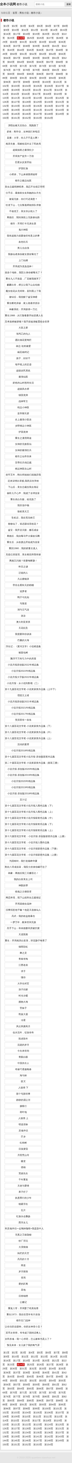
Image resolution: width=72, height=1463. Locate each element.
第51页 (23, 54)
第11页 (24, 30)
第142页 (48, 110)
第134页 (26, 106)
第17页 (16, 34)
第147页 (37, 114)
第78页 (26, 70)
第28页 (59, 38)
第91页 (23, 78)
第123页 (37, 98)
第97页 (16, 82)
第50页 (13, 54)
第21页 (55, 34)
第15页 (63, 30)
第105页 (37, 86)
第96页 (7, 82)
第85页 (30, 74)
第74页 (52, 66)
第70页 (13, 66)
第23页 (11, 38)
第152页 (26, 118)
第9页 (6, 30)
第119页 (58, 94)
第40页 (46, 46)
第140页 (26, 110)
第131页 (59, 102)
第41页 (55, 46)
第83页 (11, 74)
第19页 (36, 34)
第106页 (48, 86)
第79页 (36, 70)
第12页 (34, 30)
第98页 (26, 82)
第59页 (36, 58)
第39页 (36, 46)
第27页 (50, 38)
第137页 (59, 106)
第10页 (15, 30)
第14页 (54, 30)
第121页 (15, 98)
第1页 (6, 26)
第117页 (36, 94)
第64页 (20, 62)
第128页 (26, 102)
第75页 (62, 66)
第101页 (57, 82)
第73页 (42, 66)
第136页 (48, 106)
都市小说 (35, 13)
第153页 (37, 118)
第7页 (57, 26)
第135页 (37, 106)
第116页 (26, 94)
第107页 (59, 86)
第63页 (11, 62)
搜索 (68, 4)
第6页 (48, 26)
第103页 (15, 86)
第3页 (23, 26)
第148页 (48, 114)
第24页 (20, 38)
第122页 (26, 98)
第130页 (48, 102)
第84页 (20, 74)
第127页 (15, 102)
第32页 (33, 42)
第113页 (58, 90)
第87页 (49, 74)
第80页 (46, 70)
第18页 (26, 34)
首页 (15, 13)
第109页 (15, 90)
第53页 (42, 54)
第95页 (62, 78)
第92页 (33, 78)
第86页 (40, 74)
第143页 (59, 110)
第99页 (36, 82)
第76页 (7, 70)
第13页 (44, 30)
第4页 (31, 26)
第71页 (23, 66)
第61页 (55, 58)
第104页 (26, 86)
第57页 (16, 58)
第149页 (59, 114)
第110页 (26, 90)
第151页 (15, 118)
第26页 (40, 38)
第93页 (42, 78)
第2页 (15, 26)
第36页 (7, 46)
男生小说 (24, 13)
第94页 (52, 78)
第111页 (37, 90)
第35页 (62, 42)
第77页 (16, 70)
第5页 (40, 26)
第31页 (23, 42)
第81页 (55, 70)
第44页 (20, 50)
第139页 (15, 110)
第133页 (15, 106)
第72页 (33, 66)
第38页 (26, 46)
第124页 (48, 98)
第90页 (13, 78)
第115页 (15, 94)
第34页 (52, 42)
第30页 (13, 42)
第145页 (15, 114)
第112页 (48, 90)
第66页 (40, 62)
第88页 (59, 74)
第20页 (46, 34)
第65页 (30, 62)
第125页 (59, 98)
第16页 (7, 34)
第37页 (16, 46)
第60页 (46, 58)
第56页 (7, 58)
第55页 (62, 54)
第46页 (40, 50)
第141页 (37, 110)
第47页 (49, 50)
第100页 (46, 82)
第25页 (30, 38)
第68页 (59, 62)
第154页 (48, 118)
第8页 (65, 26)
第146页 (26, 114)
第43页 (11, 50)
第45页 (30, 50)
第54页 (52, 54)
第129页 (37, 102)
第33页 (42, 42)
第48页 (59, 50)
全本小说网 (8, 4)
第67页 (49, 62)
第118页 (47, 94)
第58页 (26, 58)
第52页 (33, 54)
